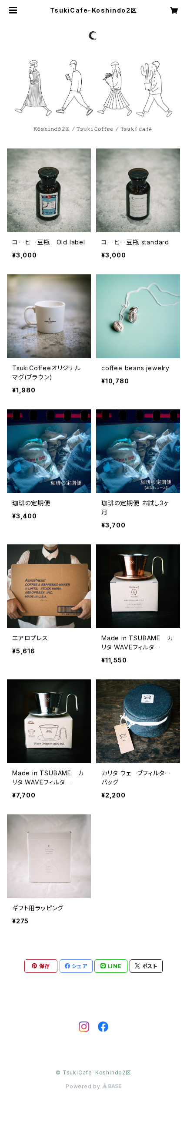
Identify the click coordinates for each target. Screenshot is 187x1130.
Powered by (84, 1086)
